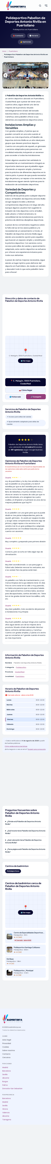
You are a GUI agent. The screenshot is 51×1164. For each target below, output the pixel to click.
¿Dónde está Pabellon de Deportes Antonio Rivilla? (23, 822)
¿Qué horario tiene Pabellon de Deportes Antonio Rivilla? (25, 832)
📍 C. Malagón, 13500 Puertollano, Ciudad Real (25, 382)
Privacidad (6, 1043)
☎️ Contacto (18, 36)
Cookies (5, 1047)
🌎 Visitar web (15, 397)
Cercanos (6, 1057)
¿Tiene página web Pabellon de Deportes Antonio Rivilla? (25, 850)
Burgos (5, 1081)
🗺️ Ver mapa (25, 361)
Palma (5, 1085)
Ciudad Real (19, 672)
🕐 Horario (33, 36)
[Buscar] (40, 5)
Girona (5, 1109)
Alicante (5, 1078)
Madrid (5, 1067)
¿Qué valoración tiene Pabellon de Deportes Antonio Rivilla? (23, 841)
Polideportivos (13, 871)
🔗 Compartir (36, 397)
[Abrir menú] (46, 5)
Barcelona (6, 1071)
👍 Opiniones (25, 42)
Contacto (6, 1054)
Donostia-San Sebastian (12, 1088)
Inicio (4, 51)
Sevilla (4, 1074)
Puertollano (13, 51)
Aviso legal (6, 1040)
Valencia (5, 1112)
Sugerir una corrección (37, 749)
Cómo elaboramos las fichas (16, 746)
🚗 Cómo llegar (25, 390)
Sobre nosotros (8, 1050)
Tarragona (6, 1120)
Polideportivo (21, 667)
